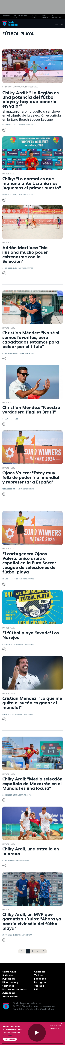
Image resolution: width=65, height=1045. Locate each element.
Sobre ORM (9, 971)
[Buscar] (61, 23)
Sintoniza (8, 975)
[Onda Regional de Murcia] (10, 23)
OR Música (54, 1029)
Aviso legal (8, 992)
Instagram (40, 982)
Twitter (38, 975)
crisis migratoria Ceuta (20, 16)
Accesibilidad (10, 996)
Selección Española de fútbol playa (20, 87)
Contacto (39, 971)
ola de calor (34, 16)
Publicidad (8, 978)
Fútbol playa (8, 174)
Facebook (40, 978)
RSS (36, 989)
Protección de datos (14, 989)
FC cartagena (56, 16)
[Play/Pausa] (37, 1033)
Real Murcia (45, 16)
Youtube (39, 985)
